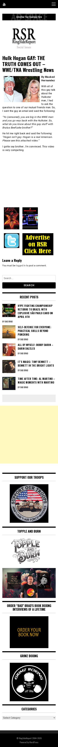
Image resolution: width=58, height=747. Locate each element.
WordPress (33, 742)
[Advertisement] (29, 434)
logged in (21, 265)
